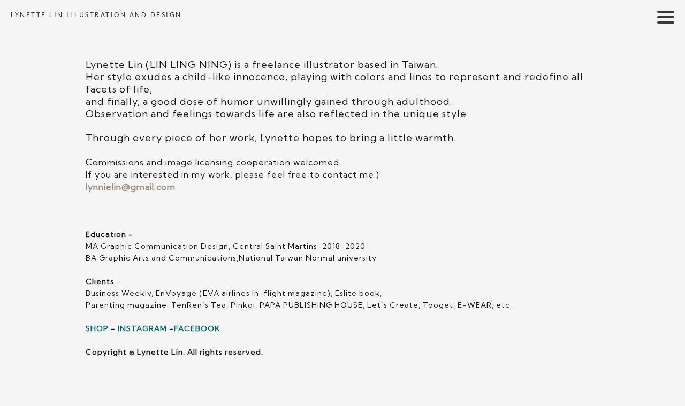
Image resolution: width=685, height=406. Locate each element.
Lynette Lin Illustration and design (96, 15)
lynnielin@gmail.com (131, 186)
